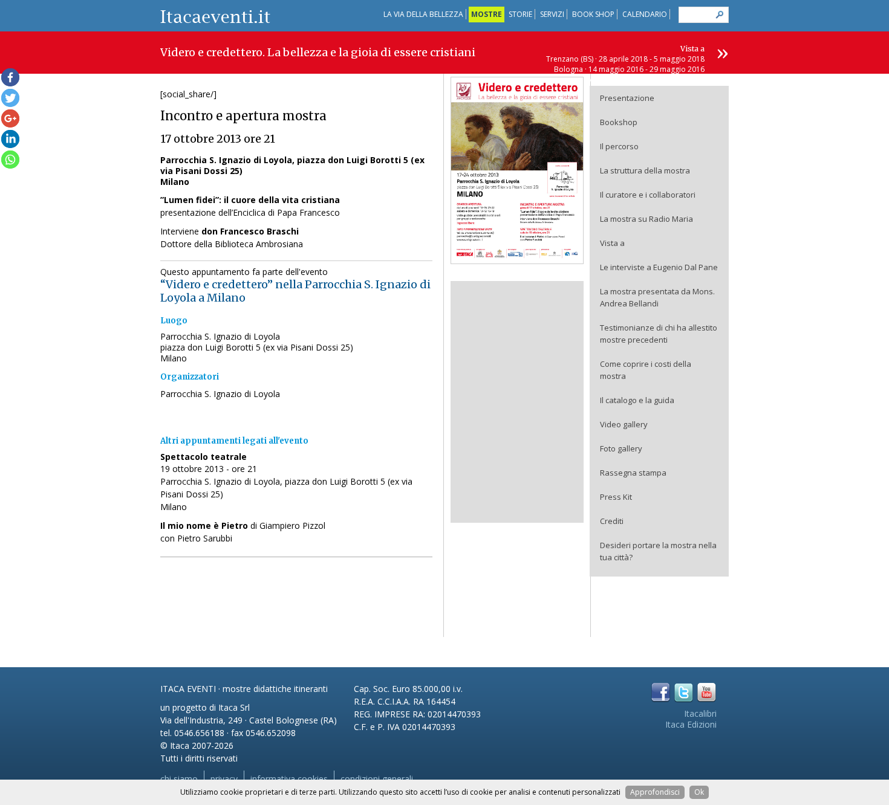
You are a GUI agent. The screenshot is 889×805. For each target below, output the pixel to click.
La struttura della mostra (645, 170)
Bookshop (618, 122)
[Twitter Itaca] (684, 692)
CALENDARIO (644, 14)
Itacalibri (700, 713)
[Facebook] (10, 77)
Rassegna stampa (633, 472)
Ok (699, 792)
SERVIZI (552, 14)
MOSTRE (486, 14)
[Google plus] (10, 118)
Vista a (612, 243)
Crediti (612, 521)
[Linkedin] (10, 139)
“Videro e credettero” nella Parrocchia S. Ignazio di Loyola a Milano (295, 291)
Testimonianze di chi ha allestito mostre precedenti (658, 333)
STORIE (520, 14)
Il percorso (619, 146)
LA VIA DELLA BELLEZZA (423, 14)
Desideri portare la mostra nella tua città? (658, 551)
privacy (224, 778)
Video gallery (624, 424)
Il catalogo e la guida (637, 400)
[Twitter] (10, 98)
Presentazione (627, 97)
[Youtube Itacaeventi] (707, 692)
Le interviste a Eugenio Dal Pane (659, 267)
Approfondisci (655, 792)
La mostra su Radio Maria (646, 218)
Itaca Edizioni (691, 724)
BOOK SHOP (593, 14)
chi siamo (179, 778)
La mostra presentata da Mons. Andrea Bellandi (657, 297)
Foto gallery (621, 448)
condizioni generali (376, 778)
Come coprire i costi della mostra (645, 369)
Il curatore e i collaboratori (647, 194)
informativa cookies (289, 778)
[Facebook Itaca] (661, 692)
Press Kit (616, 496)
